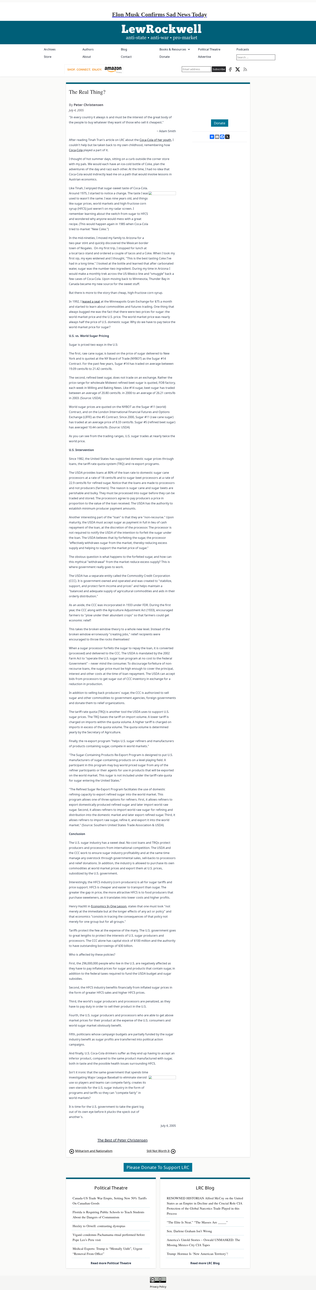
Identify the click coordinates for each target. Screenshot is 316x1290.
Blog (124, 49)
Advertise (204, 57)
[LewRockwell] (158, 33)
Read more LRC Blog (205, 1263)
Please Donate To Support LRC (158, 1167)
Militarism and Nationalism (93, 1151)
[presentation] (94, 69)
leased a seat (91, 301)
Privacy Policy (158, 1286)
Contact (126, 57)
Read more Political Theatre (111, 1263)
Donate (164, 57)
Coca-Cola (76, 150)
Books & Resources (172, 49)
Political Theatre (209, 49)
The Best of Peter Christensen (122, 1140)
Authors (88, 49)
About (86, 57)
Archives (50, 49)
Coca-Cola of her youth (155, 140)
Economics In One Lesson (109, 906)
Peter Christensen (88, 105)
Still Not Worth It (158, 1151)
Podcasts (242, 49)
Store (47, 57)
